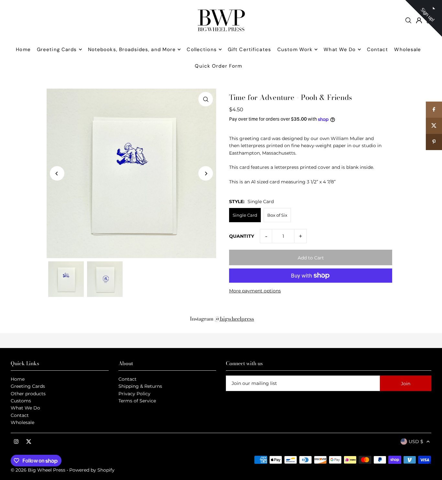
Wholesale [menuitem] (407, 49)
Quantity (241, 236)
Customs (21, 401)
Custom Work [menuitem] (295, 49)
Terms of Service (137, 401)
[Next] (205, 173)
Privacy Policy (134, 394)
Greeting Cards (28, 386)
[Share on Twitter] (434, 126)
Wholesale (22, 422)
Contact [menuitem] (377, 49)
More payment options (255, 291)
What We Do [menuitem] (340, 49)
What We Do (25, 408)
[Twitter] (28, 441)
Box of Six (277, 215)
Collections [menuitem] (201, 49)
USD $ (416, 441)
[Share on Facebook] (434, 110)
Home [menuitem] (23, 49)
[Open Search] (408, 20)
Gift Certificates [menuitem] (249, 49)
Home (18, 379)
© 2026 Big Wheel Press (38, 470)
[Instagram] (16, 441)
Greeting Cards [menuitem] (57, 49)
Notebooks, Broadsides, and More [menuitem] (132, 49)
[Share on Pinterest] (434, 142)
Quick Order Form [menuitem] (218, 66)
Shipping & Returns (140, 386)
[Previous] (57, 173)
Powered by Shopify (92, 470)
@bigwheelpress (234, 318)
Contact (20, 415)
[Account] (419, 20)
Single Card (245, 215)
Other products (28, 394)
